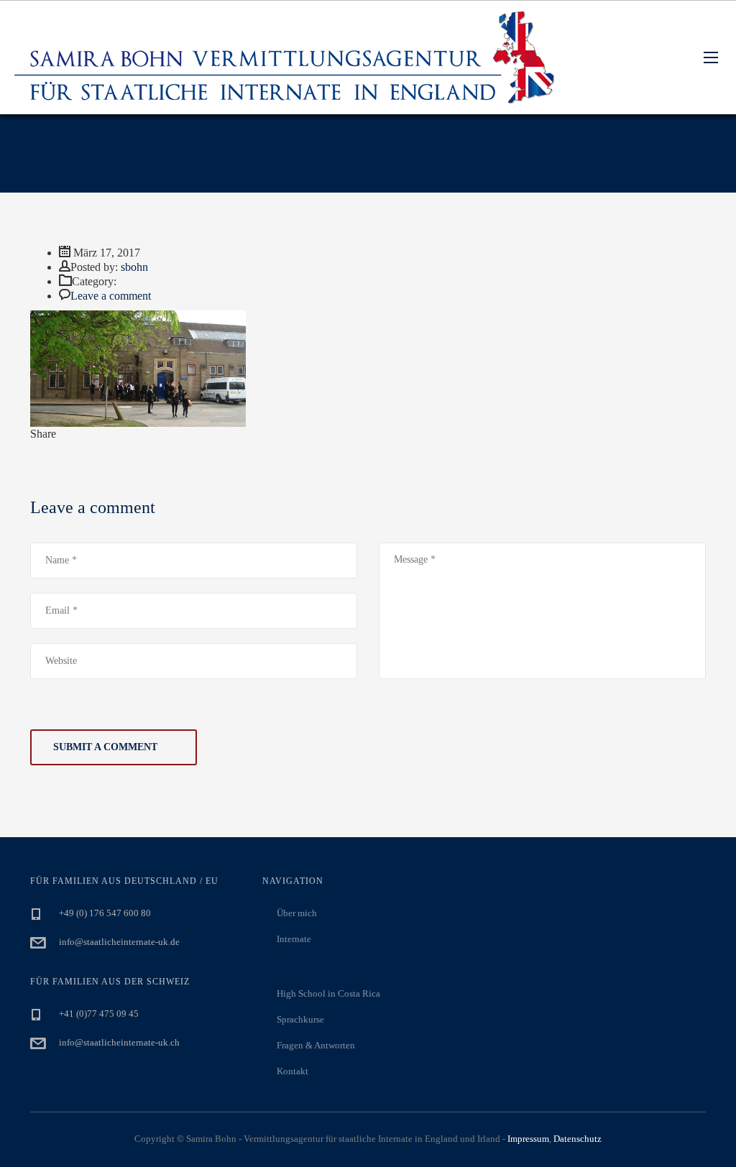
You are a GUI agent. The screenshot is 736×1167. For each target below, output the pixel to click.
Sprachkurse (300, 1019)
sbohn (134, 267)
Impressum (528, 1138)
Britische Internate (303, 953)
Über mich (297, 913)
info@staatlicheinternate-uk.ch (119, 1042)
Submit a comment (105, 747)
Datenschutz (577, 1138)
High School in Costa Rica (328, 993)
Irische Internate (298, 967)
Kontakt (292, 1071)
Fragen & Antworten (316, 1045)
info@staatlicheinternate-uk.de (119, 941)
